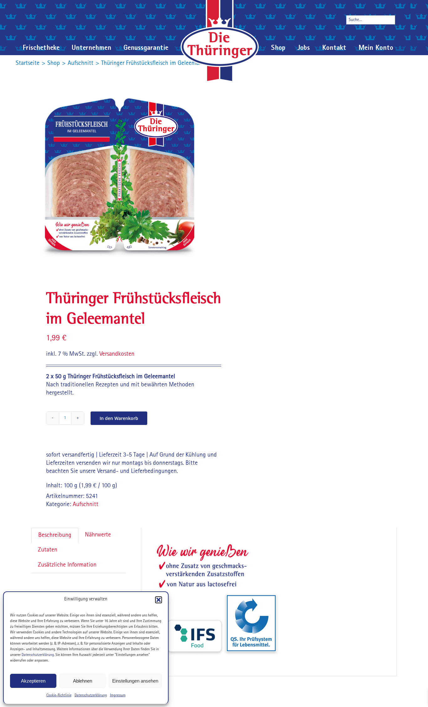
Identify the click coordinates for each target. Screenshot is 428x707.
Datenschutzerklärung (38, 655)
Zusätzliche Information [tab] (67, 565)
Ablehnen (82, 680)
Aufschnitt (85, 505)
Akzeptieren (33, 680)
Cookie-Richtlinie (58, 696)
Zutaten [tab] (47, 550)
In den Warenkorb (119, 418)
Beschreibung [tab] (54, 535)
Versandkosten (116, 354)
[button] (158, 600)
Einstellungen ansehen (135, 680)
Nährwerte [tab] (98, 535)
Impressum (118, 696)
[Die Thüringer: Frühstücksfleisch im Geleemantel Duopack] (119, 175)
